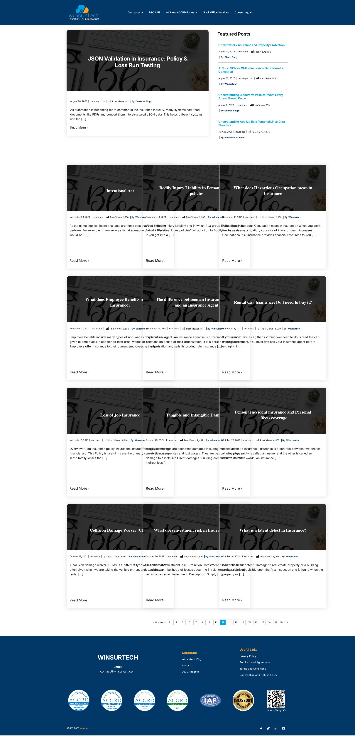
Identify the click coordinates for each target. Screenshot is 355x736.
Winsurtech (85, 728)
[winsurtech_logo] (84, 6)
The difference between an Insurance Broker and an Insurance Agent (196, 302)
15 (249, 622)
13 (236, 622)
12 (229, 622)
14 (242, 622)
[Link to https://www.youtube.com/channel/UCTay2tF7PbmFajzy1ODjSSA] (284, 729)
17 (263, 622)
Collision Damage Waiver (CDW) (120, 530)
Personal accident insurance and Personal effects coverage (273, 415)
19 (276, 622)
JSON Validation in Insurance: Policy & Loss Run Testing (137, 61)
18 (269, 622)
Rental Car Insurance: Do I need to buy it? (273, 302)
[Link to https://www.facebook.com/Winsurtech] (261, 729)
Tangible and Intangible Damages (196, 414)
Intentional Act (120, 190)
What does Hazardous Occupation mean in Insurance (273, 190)
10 (216, 622)
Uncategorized (97, 101)
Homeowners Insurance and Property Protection (251, 45)
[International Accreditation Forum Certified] (210, 694)
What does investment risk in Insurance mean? (196, 529)
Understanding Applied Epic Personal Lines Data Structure (251, 123)
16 (256, 622)
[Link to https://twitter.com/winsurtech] (268, 729)
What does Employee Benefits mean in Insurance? (120, 302)
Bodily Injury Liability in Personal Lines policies (196, 190)
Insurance (242, 51)
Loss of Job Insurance (120, 414)
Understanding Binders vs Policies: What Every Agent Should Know (250, 96)
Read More (78, 127)
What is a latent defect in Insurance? (272, 529)
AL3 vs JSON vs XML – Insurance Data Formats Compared (250, 69)
